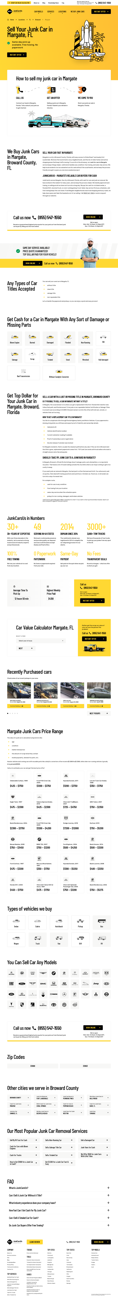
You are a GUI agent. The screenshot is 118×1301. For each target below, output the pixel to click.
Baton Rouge (50, 1278)
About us (36, 3)
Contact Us (10, 1269)
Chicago (49, 1271)
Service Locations (11, 1255)
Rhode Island (70, 1267)
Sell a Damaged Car (88, 1140)
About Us (9, 1253)
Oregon (68, 1276)
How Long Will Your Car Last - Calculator (34, 1270)
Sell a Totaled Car (51, 1155)
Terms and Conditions (12, 1267)
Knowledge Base (53, 3)
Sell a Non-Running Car (53, 1140)
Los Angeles (50, 1257)
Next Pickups (95, 713)
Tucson (49, 1276)
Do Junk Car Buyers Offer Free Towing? (26, 1225)
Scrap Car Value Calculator (20, 3)
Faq (63, 3)
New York (69, 1253)
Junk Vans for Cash (88, 1147)
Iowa (68, 1260)
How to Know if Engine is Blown (34, 1277)
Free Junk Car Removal (32, 1253)
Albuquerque (50, 1274)
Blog (44, 3)
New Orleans (50, 1281)
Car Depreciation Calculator (34, 1264)
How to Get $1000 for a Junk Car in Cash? (21, 1163)
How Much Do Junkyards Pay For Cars (34, 1294)
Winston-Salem (51, 1283)
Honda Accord (95, 1255)
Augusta (49, 1262)
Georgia (69, 1283)
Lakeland (49, 1260)
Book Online (91, 217)
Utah (68, 1255)
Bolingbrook (50, 1264)
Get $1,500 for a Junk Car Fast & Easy (57, 1163)
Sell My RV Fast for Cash (18, 1140)
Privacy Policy (10, 1264)
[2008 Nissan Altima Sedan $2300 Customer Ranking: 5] (99, 690)
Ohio (68, 1274)
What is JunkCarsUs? (19, 1187)
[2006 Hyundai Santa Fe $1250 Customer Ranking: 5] (46, 690)
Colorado (69, 1262)
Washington (70, 1271)
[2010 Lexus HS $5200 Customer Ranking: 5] (72, 690)
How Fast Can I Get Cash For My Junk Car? (28, 1210)
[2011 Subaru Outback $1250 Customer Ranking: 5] (19, 690)
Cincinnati (50, 1255)
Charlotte (50, 1267)
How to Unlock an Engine (33, 1280)
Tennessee (69, 1264)
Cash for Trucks (15, 1155)
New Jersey (69, 1257)
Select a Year (20, 636)
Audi (92, 1267)
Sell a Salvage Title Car (53, 1147)
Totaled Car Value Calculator (34, 1262)
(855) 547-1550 (104, 3)
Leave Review (35, 1242)
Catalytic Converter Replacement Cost (32, 1283)
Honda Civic (94, 1253)
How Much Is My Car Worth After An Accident (35, 1286)
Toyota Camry (94, 1260)
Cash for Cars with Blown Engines (19, 1147)
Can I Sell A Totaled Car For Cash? (24, 1217)
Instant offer (99, 11)
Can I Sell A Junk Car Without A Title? (25, 1195)
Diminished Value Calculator (34, 1267)
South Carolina (70, 1278)
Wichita (49, 1253)
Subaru (93, 1264)
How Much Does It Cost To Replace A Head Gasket (33, 1290)
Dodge (93, 1262)
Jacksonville (50, 1269)
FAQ (8, 1257)
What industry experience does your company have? (32, 1202)
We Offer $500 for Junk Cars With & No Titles (91, 1155)
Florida (68, 1281)
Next (21, 648)
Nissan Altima (94, 1257)
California (69, 1269)
